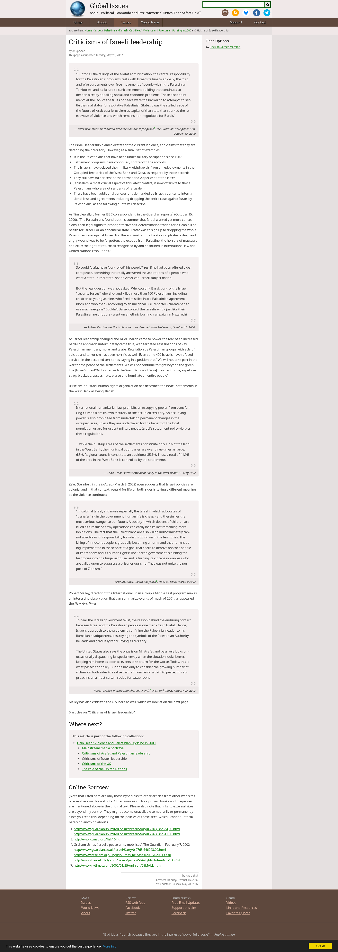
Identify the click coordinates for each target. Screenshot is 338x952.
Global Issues (109, 5)
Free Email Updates (186, 902)
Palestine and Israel (115, 30)
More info (109, 946)
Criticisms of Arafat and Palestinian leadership (116, 753)
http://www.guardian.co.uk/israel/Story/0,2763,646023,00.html (120, 849)
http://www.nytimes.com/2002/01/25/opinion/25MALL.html (117, 865)
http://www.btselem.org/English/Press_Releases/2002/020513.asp (122, 855)
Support (236, 22)
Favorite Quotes (238, 913)
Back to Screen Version (225, 47)
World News (150, 22)
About (101, 22)
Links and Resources (241, 907)
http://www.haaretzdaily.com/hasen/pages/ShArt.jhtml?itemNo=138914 (127, 860)
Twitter (130, 913)
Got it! (320, 945)
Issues (126, 22)
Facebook (132, 907)
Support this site (184, 907)
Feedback (179, 913)
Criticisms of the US (96, 763)
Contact (260, 22)
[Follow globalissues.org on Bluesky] (246, 12)
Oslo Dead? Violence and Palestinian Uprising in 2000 (160, 30)
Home (77, 22)
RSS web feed (135, 902)
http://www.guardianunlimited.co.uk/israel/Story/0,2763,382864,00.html (127, 829)
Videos (231, 902)
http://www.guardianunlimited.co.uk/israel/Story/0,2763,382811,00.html (127, 834)
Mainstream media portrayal (103, 748)
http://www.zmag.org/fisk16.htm (98, 839)
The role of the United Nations (104, 769)
